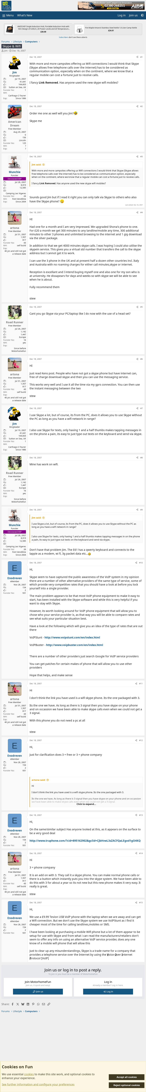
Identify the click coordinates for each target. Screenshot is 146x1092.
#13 (141, 815)
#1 (141, 57)
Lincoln (22, 140)
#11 (141, 683)
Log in (110, 991)
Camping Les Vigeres (16, 193)
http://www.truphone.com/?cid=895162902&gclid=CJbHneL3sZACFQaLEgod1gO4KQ (85, 841)
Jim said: (36, 164)
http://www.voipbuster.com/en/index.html (74, 645)
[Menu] (8, 15)
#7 (141, 408)
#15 (141, 902)
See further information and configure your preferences (38, 1084)
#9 (141, 509)
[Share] (137, 57)
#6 (141, 359)
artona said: (38, 780)
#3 (141, 156)
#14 (141, 853)
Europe (22, 337)
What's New (24, 15)
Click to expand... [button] (86, 804)
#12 (141, 740)
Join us (39, 991)
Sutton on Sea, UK (17, 87)
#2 (141, 106)
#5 (141, 307)
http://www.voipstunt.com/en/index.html (72, 637)
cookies (29, 1074)
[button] (142, 15)
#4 (141, 212)
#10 (141, 562)
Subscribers (63, 37)
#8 (141, 457)
